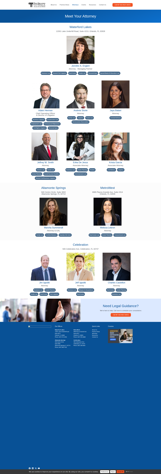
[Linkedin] (32, 468)
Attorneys (75, 5)
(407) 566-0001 (81, 345)
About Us (54, 5)
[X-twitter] (35, 468)
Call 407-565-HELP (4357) (121, 315)
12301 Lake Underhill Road (62, 331)
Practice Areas (64, 5)
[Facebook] (29, 468)
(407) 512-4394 (63, 337)
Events (84, 5)
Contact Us (102, 5)
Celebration (77, 340)
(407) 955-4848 (81, 337)
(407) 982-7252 (63, 347)
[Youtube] (39, 468)
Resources (92, 5)
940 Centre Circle (59, 342)
